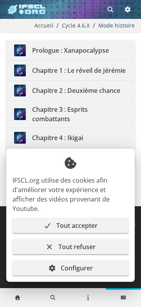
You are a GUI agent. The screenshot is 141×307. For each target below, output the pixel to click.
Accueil (43, 25)
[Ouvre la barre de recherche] (110, 9)
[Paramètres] (128, 9)
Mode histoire (116, 25)
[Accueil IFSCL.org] (26, 9)
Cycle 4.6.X (76, 25)
